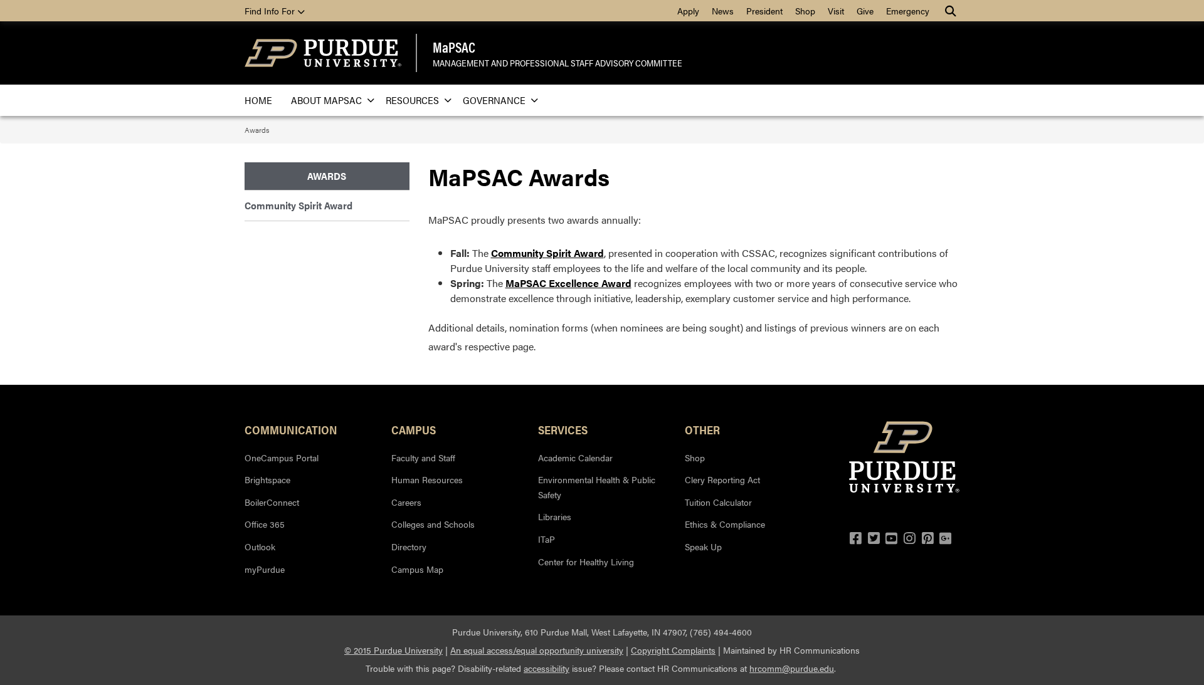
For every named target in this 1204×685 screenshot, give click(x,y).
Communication (291, 429)
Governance (494, 100)
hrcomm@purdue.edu (791, 668)
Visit (836, 10)
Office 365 (265, 524)
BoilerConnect (272, 502)
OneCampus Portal (282, 457)
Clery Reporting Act (722, 479)
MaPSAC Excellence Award (568, 283)
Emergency (907, 10)
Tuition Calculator (718, 502)
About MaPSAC (326, 100)
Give (865, 10)
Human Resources (427, 479)
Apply (688, 10)
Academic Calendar (575, 457)
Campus (413, 429)
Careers (406, 502)
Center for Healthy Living (586, 561)
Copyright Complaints (673, 650)
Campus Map (417, 569)
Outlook (260, 546)
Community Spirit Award (547, 253)
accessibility (546, 668)
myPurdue (265, 569)
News (723, 10)
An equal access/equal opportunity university (536, 650)
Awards (257, 129)
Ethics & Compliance (725, 524)
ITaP (546, 539)
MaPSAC (454, 47)
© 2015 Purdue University (393, 650)
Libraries (554, 516)
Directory (408, 546)
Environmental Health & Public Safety (596, 487)
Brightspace (267, 479)
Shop (805, 10)
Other (702, 429)
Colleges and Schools (433, 524)
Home (258, 100)
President (764, 10)
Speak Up (703, 546)
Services (563, 429)
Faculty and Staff (423, 457)
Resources (412, 100)
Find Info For (271, 10)
